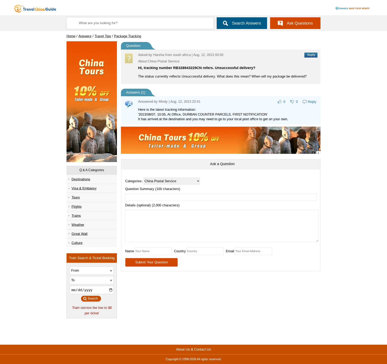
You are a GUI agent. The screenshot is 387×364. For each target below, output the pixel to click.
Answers (85, 36)
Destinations (81, 179)
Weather (78, 225)
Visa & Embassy (84, 188)
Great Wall (79, 234)
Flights (77, 207)
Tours (76, 197)
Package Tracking (127, 36)
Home (71, 36)
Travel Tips (103, 36)
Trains (76, 216)
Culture (77, 243)
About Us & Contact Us (193, 349)
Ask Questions (300, 23)
